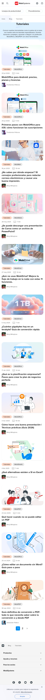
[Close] (41, 687)
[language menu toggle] (37, 3)
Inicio (3, 19)
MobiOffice (18, 69)
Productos (7, 653)
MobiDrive (17, 268)
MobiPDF (17, 509)
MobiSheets (18, 464)
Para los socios (9, 665)
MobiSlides (18, 218)
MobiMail (17, 164)
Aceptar (22, 696)
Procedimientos (34, 11)
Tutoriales (6, 69)
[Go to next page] (27, 628)
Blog (10, 19)
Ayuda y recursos (10, 659)
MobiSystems (8, 671)
